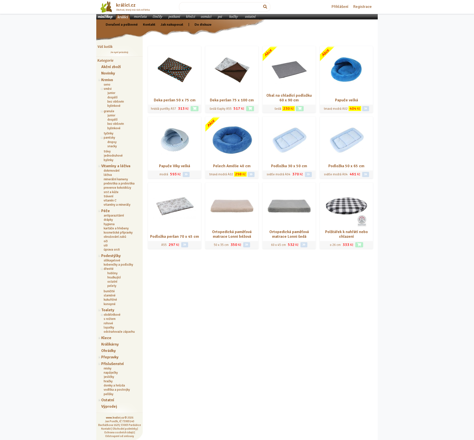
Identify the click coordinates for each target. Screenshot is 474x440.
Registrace (362, 6)
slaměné (110, 295)
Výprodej (109, 406)
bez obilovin (115, 102)
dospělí (112, 97)
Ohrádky (108, 350)
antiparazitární (114, 216)
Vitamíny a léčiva (115, 166)
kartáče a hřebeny (116, 228)
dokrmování (111, 171)
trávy (107, 151)
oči (106, 241)
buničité (109, 291)
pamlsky (109, 138)
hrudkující (114, 277)
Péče (105, 210)
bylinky (108, 160)
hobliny (112, 273)
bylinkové (113, 106)
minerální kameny (116, 179)
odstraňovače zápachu (119, 332)
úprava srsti (112, 250)
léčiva (108, 175)
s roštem (110, 319)
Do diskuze (203, 24)
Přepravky (109, 357)
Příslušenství (112, 363)
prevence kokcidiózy (117, 188)
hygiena (109, 224)
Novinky (108, 73)
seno (107, 85)
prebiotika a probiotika (119, 183)
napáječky (111, 373)
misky (107, 368)
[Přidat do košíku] (194, 108)
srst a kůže (111, 192)
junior (111, 93)
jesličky (109, 377)
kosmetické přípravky (118, 233)
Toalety (107, 310)
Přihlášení (340, 6)
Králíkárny (110, 344)
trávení (108, 196)
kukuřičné (110, 300)
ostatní (112, 282)
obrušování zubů (115, 237)
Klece (106, 337)
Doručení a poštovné (122, 24)
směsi (108, 89)
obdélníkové (112, 315)
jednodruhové (113, 156)
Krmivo (107, 79)
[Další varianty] (365, 108)
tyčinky (108, 133)
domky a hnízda (114, 385)
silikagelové (112, 260)
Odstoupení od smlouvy (119, 436)
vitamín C (110, 200)
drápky (108, 220)
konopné (110, 304)
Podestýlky (111, 255)
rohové (108, 323)
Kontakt (149, 24)
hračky (108, 381)
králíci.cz (126, 5)
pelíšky (108, 394)
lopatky (109, 328)
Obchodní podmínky (125, 428)
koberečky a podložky (118, 265)
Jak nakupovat (171, 24)
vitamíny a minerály (117, 205)
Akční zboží (111, 66)
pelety (111, 286)
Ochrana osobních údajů (119, 432)
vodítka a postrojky (117, 390)
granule (109, 111)
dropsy (112, 142)
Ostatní (107, 400)
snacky (112, 146)
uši (106, 245)
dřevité (109, 269)
